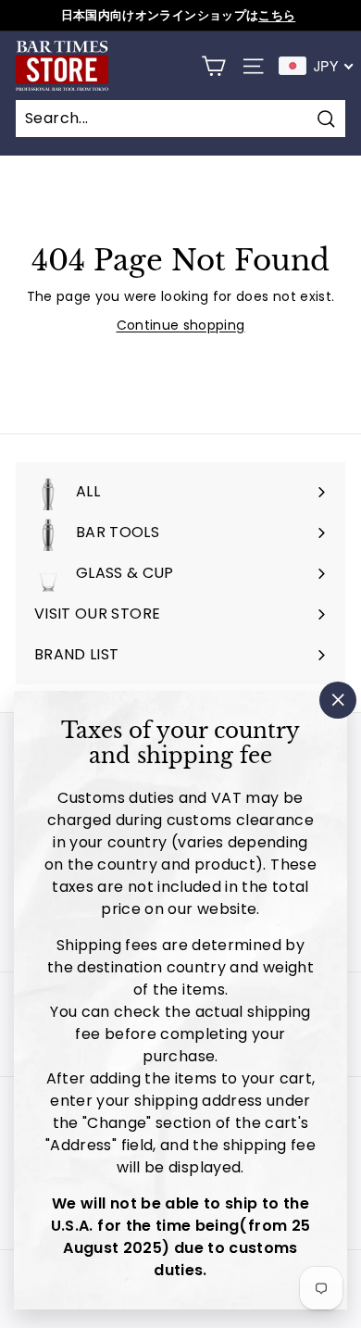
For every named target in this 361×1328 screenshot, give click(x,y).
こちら (276, 15)
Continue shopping (181, 325)
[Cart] (213, 66)
